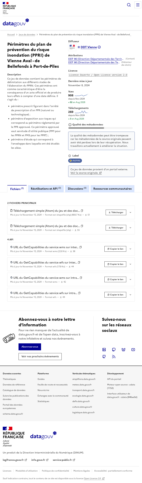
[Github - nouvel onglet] (104, 356)
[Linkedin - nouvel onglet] (104, 349)
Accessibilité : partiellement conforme (113, 470)
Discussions (77, 188)
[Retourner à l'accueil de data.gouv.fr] (16, 23)
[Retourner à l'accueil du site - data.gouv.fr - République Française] (43, 436)
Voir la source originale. (84, 173)
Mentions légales (81, 470)
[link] (116, 212)
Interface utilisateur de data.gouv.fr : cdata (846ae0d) (122, 395)
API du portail (114, 379)
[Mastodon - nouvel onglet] (113, 349)
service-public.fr (62, 460)
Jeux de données (27, 34)
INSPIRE (76, 160)
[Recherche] (128, 4)
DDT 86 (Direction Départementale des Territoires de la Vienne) (96, 59)
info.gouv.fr (38, 460)
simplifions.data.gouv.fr (84, 379)
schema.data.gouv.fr (13, 413)
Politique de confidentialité (55, 470)
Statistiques (43, 401)
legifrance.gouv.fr (13, 460)
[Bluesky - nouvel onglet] (123, 349)
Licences (7, 470)
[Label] (69, 156)
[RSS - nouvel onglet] (113, 356)
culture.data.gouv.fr (82, 406)
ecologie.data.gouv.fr (83, 395)
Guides (41, 379)
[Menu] (137, 4)
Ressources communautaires (112, 189)
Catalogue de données (14, 390)
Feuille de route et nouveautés (53, 384)
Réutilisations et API (46, 188)
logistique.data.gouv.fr (83, 412)
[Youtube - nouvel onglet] (133, 349)
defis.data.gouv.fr (81, 401)
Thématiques (9, 379)
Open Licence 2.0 (92, 478)
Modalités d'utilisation (27, 470)
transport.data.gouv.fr (83, 390)
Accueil (11, 34)
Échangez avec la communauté (53, 395)
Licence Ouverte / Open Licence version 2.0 (98, 74)
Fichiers (17, 189)
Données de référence (14, 384)
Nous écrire (43, 390)
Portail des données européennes (12, 406)
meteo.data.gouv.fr (82, 384)
